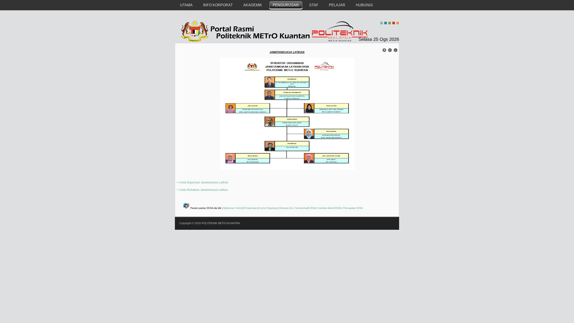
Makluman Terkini (232, 208)
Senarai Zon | (287, 208)
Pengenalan (250, 208)
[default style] (381, 22)
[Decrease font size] (395, 50)
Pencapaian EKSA (353, 208)
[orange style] (397, 22)
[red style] (393, 22)
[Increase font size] (384, 50)
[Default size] (390, 50)
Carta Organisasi (268, 208)
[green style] (389, 22)
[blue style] (385, 22)
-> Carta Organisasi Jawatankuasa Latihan (202, 182)
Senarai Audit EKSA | (306, 208)
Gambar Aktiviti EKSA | (330, 208)
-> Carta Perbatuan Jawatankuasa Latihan (202, 189)
